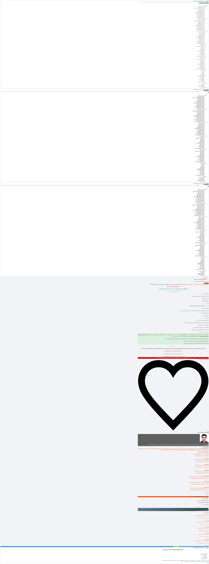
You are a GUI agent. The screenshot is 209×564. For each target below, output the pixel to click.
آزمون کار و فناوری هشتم (200, 68)
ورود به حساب (206, 510)
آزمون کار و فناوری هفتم (199, 148)
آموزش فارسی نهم (201, 35)
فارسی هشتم (201, 154)
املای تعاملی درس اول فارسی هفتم (202, 472)
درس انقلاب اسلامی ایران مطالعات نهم (182, 449)
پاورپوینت (202, 84)
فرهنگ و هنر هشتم (201, 66)
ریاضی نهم (202, 78)
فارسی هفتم (202, 49)
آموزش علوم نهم (201, 34)
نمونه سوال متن (201, 83)
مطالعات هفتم (202, 50)
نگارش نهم (202, 80)
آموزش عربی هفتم (200, 98)
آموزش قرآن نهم (201, 32)
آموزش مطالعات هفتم (200, 11)
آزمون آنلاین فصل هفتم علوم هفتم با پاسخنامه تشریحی (199, 478)
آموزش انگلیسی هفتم (200, 13)
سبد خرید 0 (206, 3)
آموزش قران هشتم (201, 19)
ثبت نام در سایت (200, 510)
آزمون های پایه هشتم (202, 149)
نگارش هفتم (202, 55)
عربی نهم (202, 71)
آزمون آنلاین (202, 284)
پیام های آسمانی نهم (201, 75)
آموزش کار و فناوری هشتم (200, 30)
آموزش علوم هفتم (201, 9)
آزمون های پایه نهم (203, 69)
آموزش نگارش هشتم (201, 29)
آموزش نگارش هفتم (201, 16)
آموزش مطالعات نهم (201, 36)
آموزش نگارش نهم (201, 42)
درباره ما (205, 555)
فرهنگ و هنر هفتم (201, 54)
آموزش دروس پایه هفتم (202, 95)
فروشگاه (205, 82)
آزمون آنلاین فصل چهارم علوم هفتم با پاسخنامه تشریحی (199, 489)
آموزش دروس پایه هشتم (202, 18)
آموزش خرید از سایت (203, 554)
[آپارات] (208, 563)
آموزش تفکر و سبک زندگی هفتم (198, 97)
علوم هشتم (202, 153)
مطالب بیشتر (206, 445)
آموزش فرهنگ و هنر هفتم (200, 15)
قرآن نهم (202, 70)
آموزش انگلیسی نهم (201, 39)
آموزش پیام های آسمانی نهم (199, 37)
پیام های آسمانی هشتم (200, 63)
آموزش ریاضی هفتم (201, 14)
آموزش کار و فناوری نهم (200, 43)
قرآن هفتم (202, 45)
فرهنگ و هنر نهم (201, 79)
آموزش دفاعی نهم (201, 38)
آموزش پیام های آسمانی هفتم (199, 12)
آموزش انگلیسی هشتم (200, 26)
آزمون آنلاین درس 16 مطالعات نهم (194, 448)
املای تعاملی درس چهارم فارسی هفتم (202, 455)
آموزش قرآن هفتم (201, 96)
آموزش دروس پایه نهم (202, 31)
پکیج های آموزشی (201, 85)
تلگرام (207, 447)
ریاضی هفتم (202, 53)
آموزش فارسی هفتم (201, 10)
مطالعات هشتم (201, 62)
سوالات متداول (204, 557)
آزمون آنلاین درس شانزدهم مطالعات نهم (159, 448)
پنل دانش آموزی (203, 87)
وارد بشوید (198, 500)
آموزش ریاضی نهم (201, 40)
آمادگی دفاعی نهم (201, 76)
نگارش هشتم (202, 67)
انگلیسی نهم (202, 77)
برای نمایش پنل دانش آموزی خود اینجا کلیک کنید (173, 350)
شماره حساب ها (203, 558)
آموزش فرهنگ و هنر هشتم (200, 28)
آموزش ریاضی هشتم (201, 27)
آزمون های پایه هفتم (203, 44)
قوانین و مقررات (203, 553)
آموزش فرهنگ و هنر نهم (200, 41)
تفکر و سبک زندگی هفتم (200, 46)
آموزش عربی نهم (201, 33)
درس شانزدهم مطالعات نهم (170, 449)
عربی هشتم (202, 152)
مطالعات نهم (202, 74)
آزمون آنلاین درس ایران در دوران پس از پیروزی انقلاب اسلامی (177, 448)
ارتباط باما (204, 556)
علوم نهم (202, 72)
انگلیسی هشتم (202, 64)
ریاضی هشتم (202, 65)
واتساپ (205, 447)
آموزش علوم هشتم (201, 22)
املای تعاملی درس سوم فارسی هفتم (202, 461)
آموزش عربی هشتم (201, 21)
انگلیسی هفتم (202, 52)
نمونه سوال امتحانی (201, 86)
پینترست (202, 447)
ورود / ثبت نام (201, 3)
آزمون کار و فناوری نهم (200, 81)
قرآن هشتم (202, 150)
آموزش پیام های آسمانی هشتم (199, 25)
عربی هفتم (202, 47)
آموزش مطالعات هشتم (200, 24)
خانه (205, 94)
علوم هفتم (202, 48)
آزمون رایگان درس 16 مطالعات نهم (195, 449)
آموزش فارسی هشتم (200, 23)
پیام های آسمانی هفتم (200, 51)
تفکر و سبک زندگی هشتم (199, 151)
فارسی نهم (202, 73)
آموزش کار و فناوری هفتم (200, 17)
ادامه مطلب (206, 458)
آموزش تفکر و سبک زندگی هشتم (199, 20)
